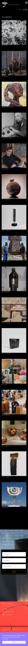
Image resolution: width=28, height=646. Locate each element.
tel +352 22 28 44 (7, 609)
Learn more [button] (5, 638)
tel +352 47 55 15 (7, 537)
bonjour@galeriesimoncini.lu (11, 538)
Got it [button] (14, 642)
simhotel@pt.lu (8, 614)
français (19, 9)
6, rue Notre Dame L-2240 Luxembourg (13, 535)
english (25, 9)
